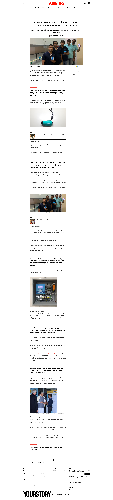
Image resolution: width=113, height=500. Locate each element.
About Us (53, 494)
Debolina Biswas (54, 35)
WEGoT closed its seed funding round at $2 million (47, 353)
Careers (57, 494)
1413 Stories (62, 35)
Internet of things (41, 462)
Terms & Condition (68, 494)
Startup (56, 18)
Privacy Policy (61, 494)
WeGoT (32, 462)
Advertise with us (76, 69)
